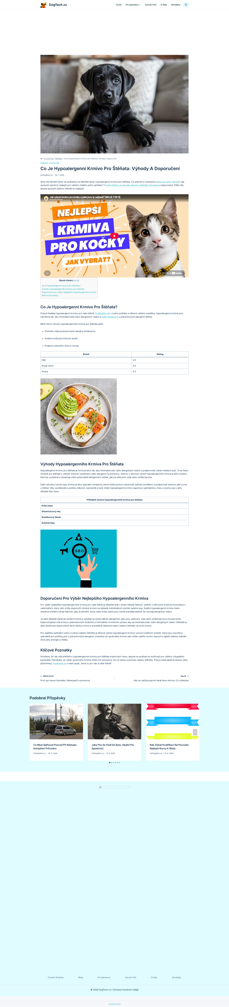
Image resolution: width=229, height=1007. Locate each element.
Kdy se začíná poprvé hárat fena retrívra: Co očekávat (161, 678)
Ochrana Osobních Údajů (125, 989)
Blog (80, 977)
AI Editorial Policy (114, 1004)
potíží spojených (109, 317)
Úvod (118, 4)
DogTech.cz (48, 175)
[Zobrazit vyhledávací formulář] (186, 4)
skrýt (76, 280)
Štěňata (44, 163)
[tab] (109, 762)
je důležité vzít (102, 313)
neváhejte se (59, 663)
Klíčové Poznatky (50, 295)
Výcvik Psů (150, 4)
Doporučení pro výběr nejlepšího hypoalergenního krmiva (69, 292)
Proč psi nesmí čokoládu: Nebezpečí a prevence (65, 678)
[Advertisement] (114, 27)
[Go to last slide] (34, 732)
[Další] (195, 732)
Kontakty (175, 4)
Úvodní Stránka (55, 977)
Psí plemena (104, 977)
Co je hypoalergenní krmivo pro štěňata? (61, 285)
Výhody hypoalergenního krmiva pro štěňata (63, 289)
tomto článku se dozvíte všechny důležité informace (132, 185)
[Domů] (41, 158)
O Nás (164, 4)
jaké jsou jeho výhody (168, 182)
